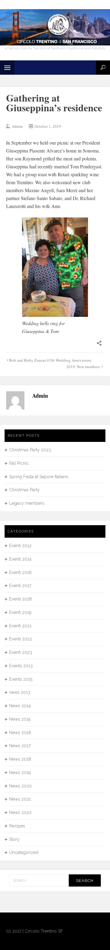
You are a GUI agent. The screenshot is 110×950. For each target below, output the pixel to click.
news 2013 (19, 692)
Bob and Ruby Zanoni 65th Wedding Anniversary (50, 360)
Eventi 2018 (20, 599)
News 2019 (20, 772)
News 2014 (20, 705)
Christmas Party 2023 (30, 449)
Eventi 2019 (20, 612)
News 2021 (20, 799)
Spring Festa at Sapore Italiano (38, 476)
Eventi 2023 (20, 652)
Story (14, 839)
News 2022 (20, 812)
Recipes (17, 825)
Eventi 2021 (20, 625)
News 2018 (20, 759)
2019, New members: (83, 366)
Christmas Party (24, 489)
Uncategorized (23, 852)
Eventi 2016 (20, 572)
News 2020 (20, 785)
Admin (17, 126)
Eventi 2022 (20, 638)
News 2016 (20, 732)
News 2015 (20, 719)
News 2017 (20, 745)
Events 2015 (20, 679)
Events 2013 (21, 665)
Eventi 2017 (20, 585)
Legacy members (26, 503)
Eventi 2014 (20, 559)
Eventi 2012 (20, 545)
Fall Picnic (19, 463)
